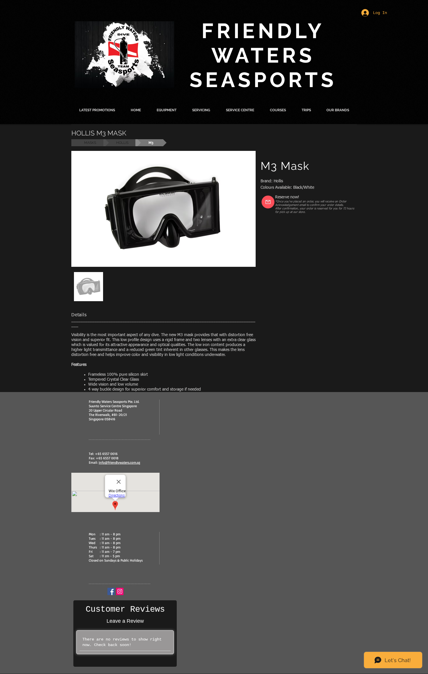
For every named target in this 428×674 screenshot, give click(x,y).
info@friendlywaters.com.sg (119, 462)
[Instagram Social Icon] (119, 591)
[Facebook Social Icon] (111, 591)
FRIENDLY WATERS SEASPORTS (263, 55)
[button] (166, 110)
